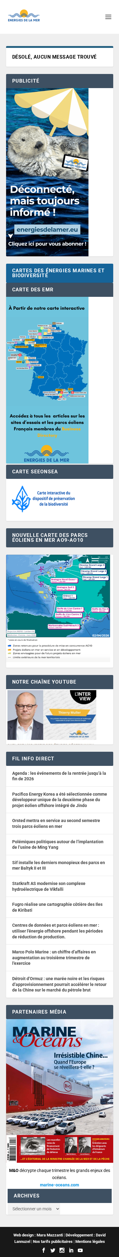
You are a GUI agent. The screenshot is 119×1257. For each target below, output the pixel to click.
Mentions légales (90, 1241)
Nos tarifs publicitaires (53, 1241)
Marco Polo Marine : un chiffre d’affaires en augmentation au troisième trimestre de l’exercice (54, 957)
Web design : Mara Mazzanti (38, 1235)
